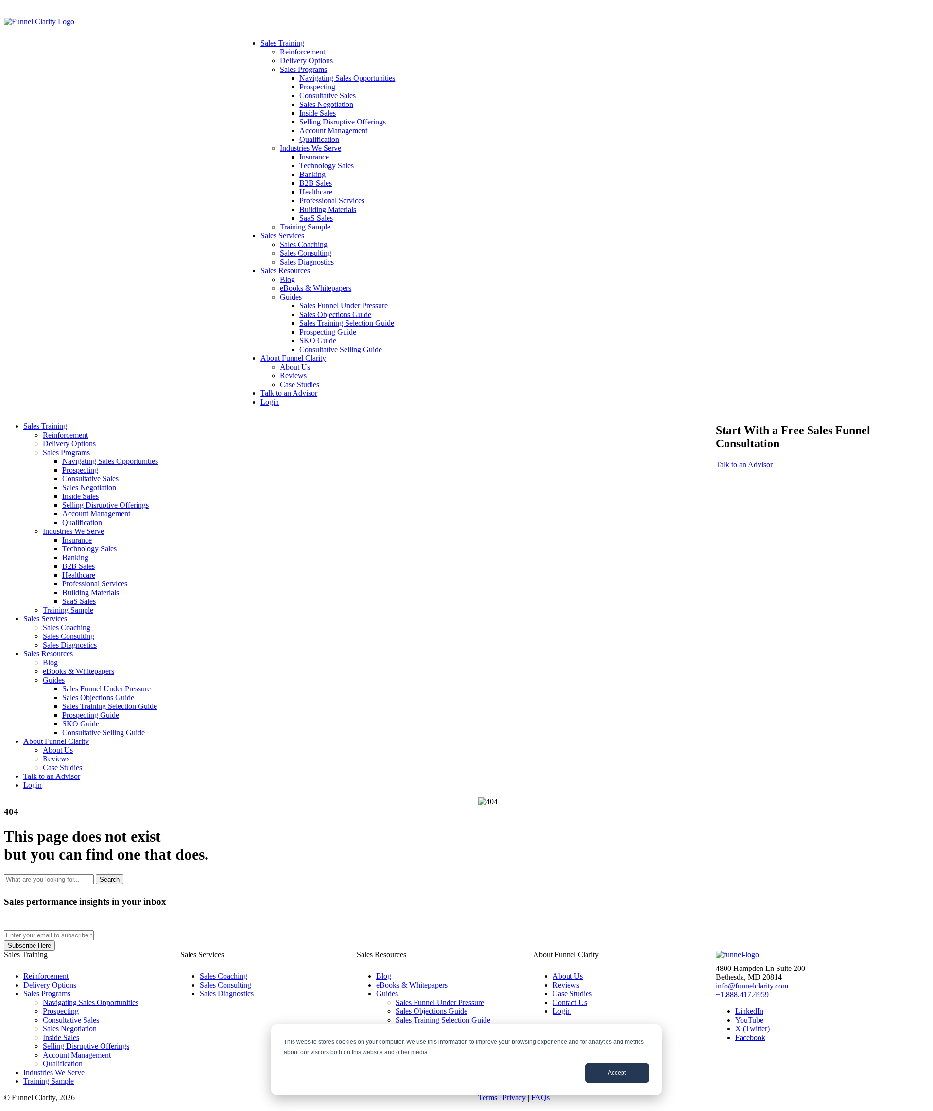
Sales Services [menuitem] (282, 235)
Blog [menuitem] (287, 279)
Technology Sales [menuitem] (326, 165)
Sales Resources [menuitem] (285, 270)
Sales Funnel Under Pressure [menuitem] (343, 305)
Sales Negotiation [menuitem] (326, 104)
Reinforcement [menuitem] (302, 52)
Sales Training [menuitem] (282, 43)
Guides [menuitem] (291, 297)
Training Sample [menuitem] (305, 227)
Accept (617, 1072)
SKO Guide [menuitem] (317, 340)
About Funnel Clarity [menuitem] (293, 358)
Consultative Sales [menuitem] (327, 95)
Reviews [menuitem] (293, 375)
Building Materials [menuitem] (327, 209)
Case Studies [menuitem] (299, 384)
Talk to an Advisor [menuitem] (288, 393)
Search (110, 879)
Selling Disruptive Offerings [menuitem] (342, 122)
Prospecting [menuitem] (317, 87)
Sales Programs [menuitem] (303, 69)
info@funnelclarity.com (752, 986)
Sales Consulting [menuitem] (305, 253)
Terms (487, 1097)
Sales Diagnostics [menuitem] (307, 262)
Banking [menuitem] (312, 174)
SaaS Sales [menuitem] (316, 218)
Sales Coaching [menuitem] (304, 244)
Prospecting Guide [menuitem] (327, 332)
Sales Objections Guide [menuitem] (335, 314)
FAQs (540, 1097)
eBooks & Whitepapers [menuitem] (315, 288)
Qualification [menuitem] (319, 139)
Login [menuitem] (269, 402)
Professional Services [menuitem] (331, 200)
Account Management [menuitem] (333, 130)
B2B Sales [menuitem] (315, 183)
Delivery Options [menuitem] (306, 60)
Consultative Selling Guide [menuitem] (340, 349)
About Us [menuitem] (295, 367)
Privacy (514, 1097)
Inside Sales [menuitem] (317, 113)
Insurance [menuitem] (314, 157)
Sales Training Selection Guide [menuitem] (346, 323)
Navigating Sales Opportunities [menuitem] (347, 78)
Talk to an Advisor (744, 464)
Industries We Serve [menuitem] (310, 148)
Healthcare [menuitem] (315, 192)
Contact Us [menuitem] (570, 1002)
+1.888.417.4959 (742, 994)
